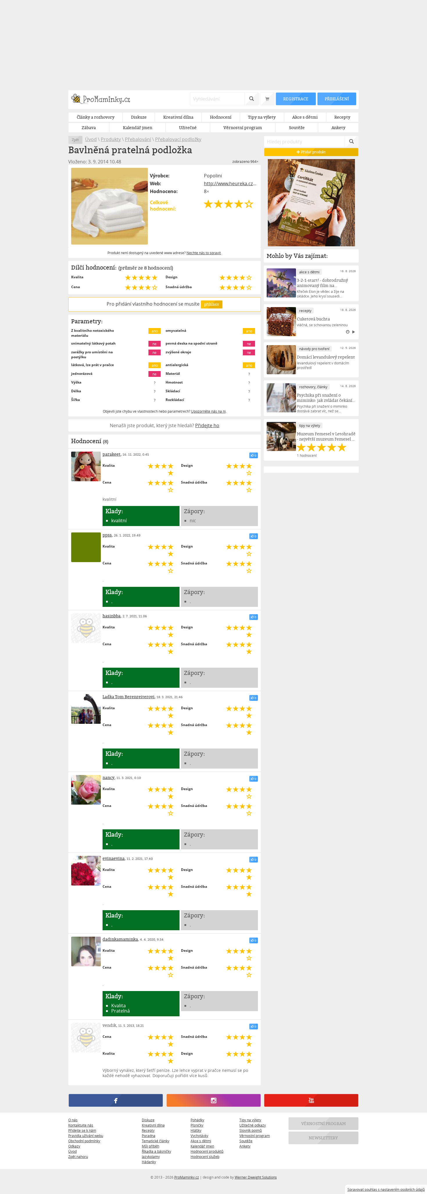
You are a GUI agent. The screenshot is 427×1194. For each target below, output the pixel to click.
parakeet (112, 454)
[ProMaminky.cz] (103, 99)
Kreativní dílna (153, 1125)
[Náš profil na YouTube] (311, 1100)
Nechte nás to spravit (203, 252)
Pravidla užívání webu (85, 1135)
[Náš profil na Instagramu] (213, 1100)
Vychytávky (199, 1135)
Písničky (197, 1125)
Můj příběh (150, 1146)
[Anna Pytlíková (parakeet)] (86, 466)
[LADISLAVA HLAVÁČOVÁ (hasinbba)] (86, 628)
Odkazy (74, 1146)
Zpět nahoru (78, 1156)
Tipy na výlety (250, 1120)
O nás (73, 1120)
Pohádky (197, 1120)
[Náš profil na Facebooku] (116, 1100)
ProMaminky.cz (186, 1177)
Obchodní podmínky (84, 1140)
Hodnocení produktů (207, 1151)
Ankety (244, 1146)
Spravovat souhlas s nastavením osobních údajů (386, 1189)
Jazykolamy (151, 1156)
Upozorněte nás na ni (208, 411)
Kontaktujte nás (80, 1125)
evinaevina (114, 858)
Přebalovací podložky (178, 139)
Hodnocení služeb (205, 1156)
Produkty (111, 139)
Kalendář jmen (202, 1146)
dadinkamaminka (120, 939)
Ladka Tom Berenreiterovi (129, 696)
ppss (107, 535)
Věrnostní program (254, 1135)
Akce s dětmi (201, 1140)
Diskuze (148, 1120)
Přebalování (138, 139)
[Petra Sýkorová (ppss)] (86, 547)
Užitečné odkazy (252, 1125)
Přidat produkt (313, 151)
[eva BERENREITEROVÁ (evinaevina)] (86, 870)
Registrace (295, 98)
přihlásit (211, 304)
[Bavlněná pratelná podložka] (109, 206)
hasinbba (112, 616)
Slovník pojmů (250, 1130)
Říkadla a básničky (156, 1151)
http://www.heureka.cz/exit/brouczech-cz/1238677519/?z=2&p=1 (231, 183)
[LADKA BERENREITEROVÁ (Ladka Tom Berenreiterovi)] (86, 709)
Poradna (148, 1135)
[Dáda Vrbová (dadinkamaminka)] (86, 951)
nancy (108, 777)
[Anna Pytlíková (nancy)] (86, 790)
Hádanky (149, 1161)
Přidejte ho (207, 425)
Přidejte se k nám (82, 1130)
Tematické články (155, 1140)
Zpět (75, 139)
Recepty (148, 1130)
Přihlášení (337, 98)
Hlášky (196, 1130)
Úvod (91, 139)
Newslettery (323, 1137)
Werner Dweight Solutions (256, 1177)
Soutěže (245, 1140)
